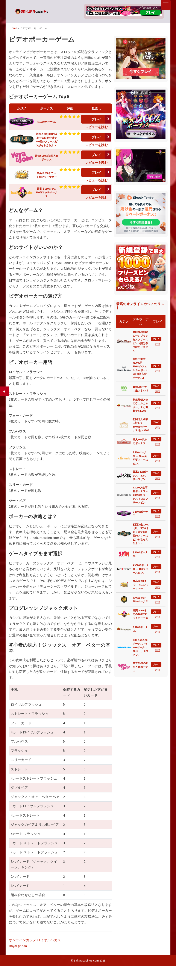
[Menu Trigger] (166, 5)
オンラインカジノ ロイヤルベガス (35, 940)
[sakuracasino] (31, 13)
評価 (157, 344)
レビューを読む (96, 127)
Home (13, 28)
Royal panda (18, 946)
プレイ (96, 119)
